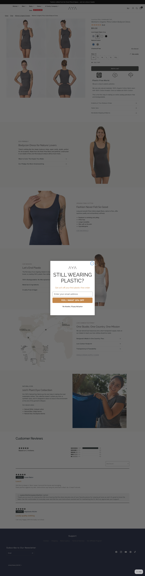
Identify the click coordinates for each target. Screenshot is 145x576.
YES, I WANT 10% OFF (72, 300)
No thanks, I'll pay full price (73, 306)
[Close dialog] (92, 263)
